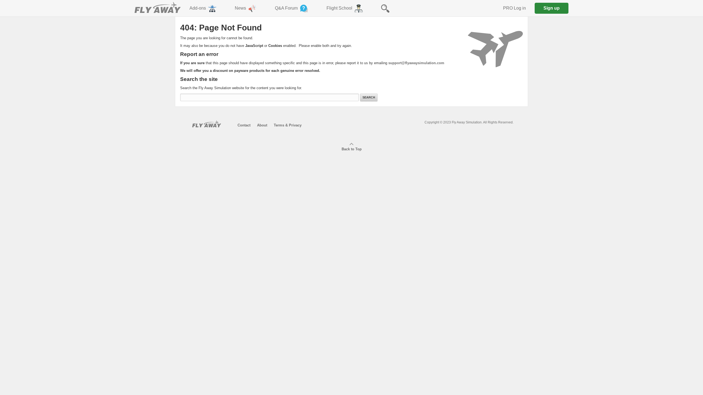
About (262, 125)
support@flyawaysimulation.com (416, 63)
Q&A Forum (286, 8)
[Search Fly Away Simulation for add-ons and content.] (385, 8)
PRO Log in (514, 8)
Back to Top (352, 149)
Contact (244, 125)
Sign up (551, 8)
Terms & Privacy (288, 125)
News (240, 8)
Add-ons (197, 8)
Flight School (339, 8)
